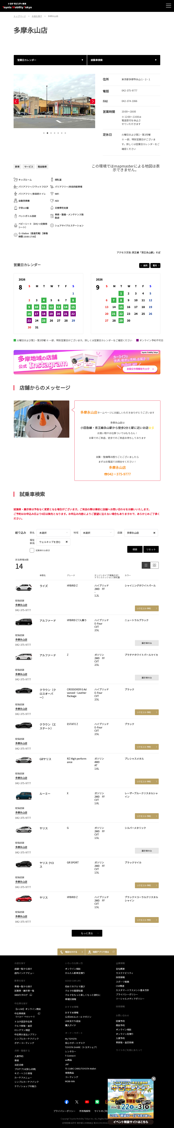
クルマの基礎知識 (74, 990)
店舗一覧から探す (23, 968)
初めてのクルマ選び (75, 986)
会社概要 (120, 968)
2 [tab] (47, 132)
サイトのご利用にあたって (129, 1050)
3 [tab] (51, 132)
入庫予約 (18, 1056)
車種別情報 (70, 999)
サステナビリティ (124, 973)
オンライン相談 (73, 968)
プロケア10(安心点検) (25, 1069)
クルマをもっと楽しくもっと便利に (82, 994)
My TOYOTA (71, 1038)
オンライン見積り (125, 1034)
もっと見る (87, 933)
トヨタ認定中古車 (23, 1021)
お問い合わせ (122, 1015)
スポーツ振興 (122, 981)
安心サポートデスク (75, 1043)
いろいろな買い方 (74, 963)
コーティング (71, 1077)
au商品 (68, 1059)
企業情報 (120, 963)
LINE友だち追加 (73, 1021)
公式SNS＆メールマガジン (78, 1016)
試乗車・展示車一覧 (24, 990)
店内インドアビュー (24, 973)
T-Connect (70, 1055)
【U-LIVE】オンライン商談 (27, 1009)
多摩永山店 (21, 605)
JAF (67, 1064)
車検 (16, 1060)
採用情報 (120, 977)
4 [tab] (54, 132)
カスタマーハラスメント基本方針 (132, 990)
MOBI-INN (70, 1081)
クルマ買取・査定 (23, 1025)
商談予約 (120, 1025)
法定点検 (18, 1064)
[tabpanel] (54, 101)
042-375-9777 (129, 90)
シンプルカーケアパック (26, 1038)
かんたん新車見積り (75, 973)
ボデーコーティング (24, 1043)
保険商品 (69, 1072)
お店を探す (19, 963)
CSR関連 (120, 985)
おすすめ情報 (71, 1012)
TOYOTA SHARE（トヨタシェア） (81, 1047)
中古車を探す (21, 1003)
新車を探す (19, 980)
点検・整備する (22, 1050)
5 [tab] (58, 132)
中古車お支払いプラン (25, 1034)
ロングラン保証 (22, 1030)
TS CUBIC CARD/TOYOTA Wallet (80, 1068)
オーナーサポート (74, 1032)
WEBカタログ (21, 994)
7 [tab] (65, 132)
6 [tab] (61, 132)
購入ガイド (70, 1025)
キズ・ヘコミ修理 (23, 1073)
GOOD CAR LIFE (73, 980)
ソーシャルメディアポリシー (130, 998)
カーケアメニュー (23, 1077)
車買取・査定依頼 (125, 1042)
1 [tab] (44, 132)
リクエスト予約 (144, 608)
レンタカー (70, 1051)
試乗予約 (120, 1021)
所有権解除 (84, 1111)
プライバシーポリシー (127, 994)
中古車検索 (25, 1015)
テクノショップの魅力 (25, 1086)
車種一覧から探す (23, 986)
